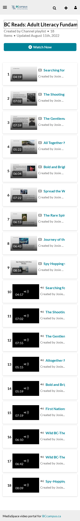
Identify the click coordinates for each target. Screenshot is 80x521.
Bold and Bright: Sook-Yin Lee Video (54, 167)
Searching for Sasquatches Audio (55, 288)
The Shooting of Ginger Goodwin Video (54, 94)
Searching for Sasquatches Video (54, 70)
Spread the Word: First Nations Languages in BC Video (54, 191)
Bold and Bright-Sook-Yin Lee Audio (55, 384)
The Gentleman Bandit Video (54, 118)
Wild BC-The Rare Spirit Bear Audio (55, 433)
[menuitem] (54, 8)
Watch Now (42, 47)
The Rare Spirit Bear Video (54, 215)
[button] (6, 7)
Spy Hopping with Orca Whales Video (54, 263)
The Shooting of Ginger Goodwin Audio (55, 312)
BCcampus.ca (51, 516)
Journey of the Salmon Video (54, 239)
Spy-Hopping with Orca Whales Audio (55, 481)
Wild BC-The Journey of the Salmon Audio (55, 457)
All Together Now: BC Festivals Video (54, 142)
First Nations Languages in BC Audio (55, 409)
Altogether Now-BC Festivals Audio (55, 360)
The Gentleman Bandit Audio (55, 336)
